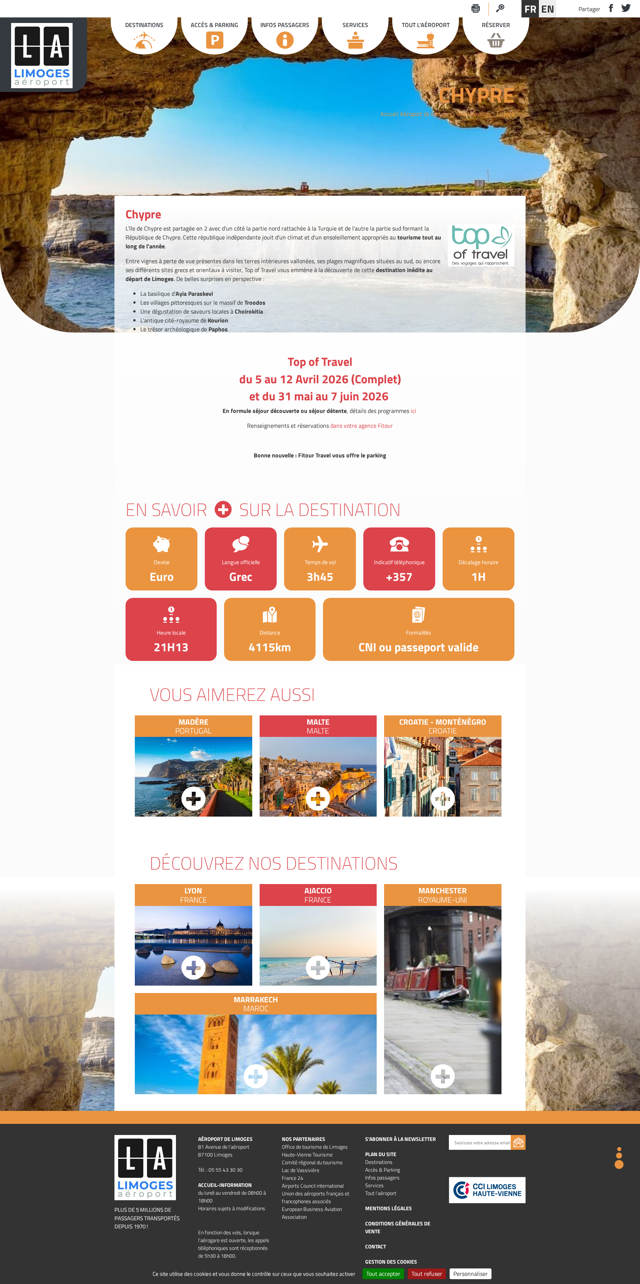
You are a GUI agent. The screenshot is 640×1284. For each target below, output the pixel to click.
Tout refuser (426, 1273)
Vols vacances (473, 113)
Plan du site (380, 1154)
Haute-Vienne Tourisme (307, 1154)
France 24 (292, 1178)
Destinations (379, 1162)
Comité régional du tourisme (312, 1162)
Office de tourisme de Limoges (315, 1147)
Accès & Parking (382, 1170)
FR (530, 9)
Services (374, 1185)
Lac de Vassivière (300, 1170)
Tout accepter (383, 1273)
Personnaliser (470, 1273)
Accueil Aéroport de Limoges (416, 113)
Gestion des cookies (391, 1261)
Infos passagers (382, 1177)
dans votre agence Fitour (361, 425)
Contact (375, 1246)
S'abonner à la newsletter (400, 1139)
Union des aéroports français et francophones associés (315, 1197)
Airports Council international (313, 1185)
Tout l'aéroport (380, 1193)
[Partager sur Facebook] (608, 9)
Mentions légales (388, 1208)
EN (547, 9)
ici (413, 410)
